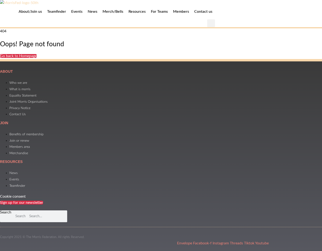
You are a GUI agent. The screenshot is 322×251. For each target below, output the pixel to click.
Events (77, 11)
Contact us (203, 11)
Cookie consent (13, 196)
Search (5, 212)
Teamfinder (56, 11)
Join (4, 123)
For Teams (159, 11)
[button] (211, 23)
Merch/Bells (113, 11)
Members (181, 11)
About (6, 71)
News (92, 11)
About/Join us (30, 11)
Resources (137, 11)
